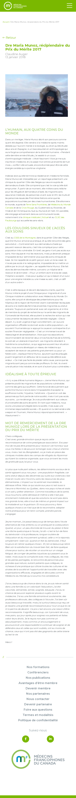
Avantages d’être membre (38, 683)
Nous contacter (38, 699)
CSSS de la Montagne (25, 237)
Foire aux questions (38, 709)
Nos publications (38, 677)
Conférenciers (38, 672)
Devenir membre (38, 688)
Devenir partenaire (38, 704)
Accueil (6, 22)
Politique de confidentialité (38, 720)
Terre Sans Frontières (36, 204)
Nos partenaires (38, 693)
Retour (10, 37)
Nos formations (38, 667)
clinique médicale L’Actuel (36, 217)
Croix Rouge (27, 207)
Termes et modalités (38, 715)
